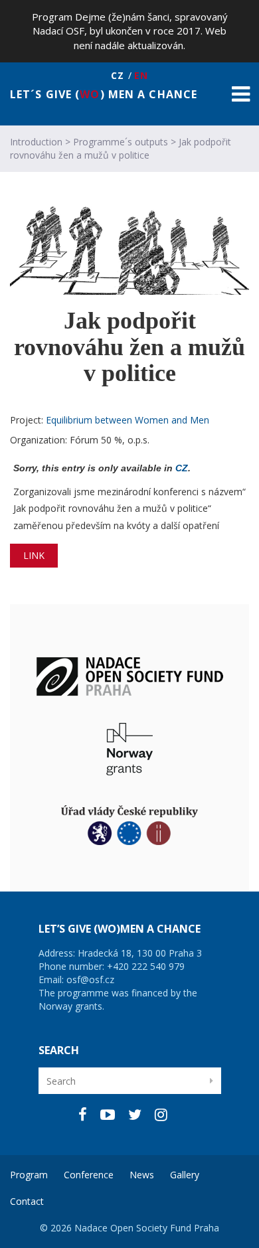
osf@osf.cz (90, 979)
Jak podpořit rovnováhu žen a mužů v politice (120, 148)
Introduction (36, 141)
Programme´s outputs (120, 141)
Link (33, 555)
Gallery (184, 1174)
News (142, 1174)
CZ (181, 468)
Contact (27, 1201)
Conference (89, 1174)
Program (29, 1174)
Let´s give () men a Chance (103, 93)
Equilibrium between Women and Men (127, 420)
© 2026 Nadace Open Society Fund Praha (129, 1227)
